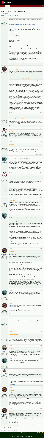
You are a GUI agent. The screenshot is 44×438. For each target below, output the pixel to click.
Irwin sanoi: (11, 115)
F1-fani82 (4, 117)
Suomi (2, 432)
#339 (42, 387)
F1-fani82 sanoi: (11, 131)
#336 (42, 345)
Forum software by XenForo (22, 434)
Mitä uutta (12, 5)
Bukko (4, 351)
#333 (42, 303)
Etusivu (2, 5)
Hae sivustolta (8, 7)
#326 (42, 156)
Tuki (38, 432)
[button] (14, 6)
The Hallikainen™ (4, 162)
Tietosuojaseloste (33, 432)
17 (11, 15)
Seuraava (16, 15)
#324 (42, 128)
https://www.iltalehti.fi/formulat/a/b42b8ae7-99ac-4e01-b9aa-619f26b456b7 (22, 24)
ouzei (4, 337)
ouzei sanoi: (11, 348)
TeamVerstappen (4, 72)
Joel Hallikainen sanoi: (12, 200)
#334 (42, 318)
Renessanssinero (4, 23)
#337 (42, 358)
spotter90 (2, 13)
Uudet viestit (3, 7)
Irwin (4, 134)
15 (8, 15)
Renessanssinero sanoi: (13, 69)
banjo (7, 355)
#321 (42, 17)
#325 (42, 141)
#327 (42, 172)
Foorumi (7, 5)
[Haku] (42, 6)
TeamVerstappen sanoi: (13, 175)
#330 (42, 213)
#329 (42, 197)
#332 (42, 290)
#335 (42, 331)
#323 (42, 112)
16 (10, 15)
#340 (42, 408)
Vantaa (6, 27)
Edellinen (2, 15)
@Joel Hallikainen (12, 305)
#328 (42, 185)
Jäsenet (17, 5)
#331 (42, 248)
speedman (4, 147)
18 (13, 15)
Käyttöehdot (28, 432)
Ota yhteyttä (23, 432)
